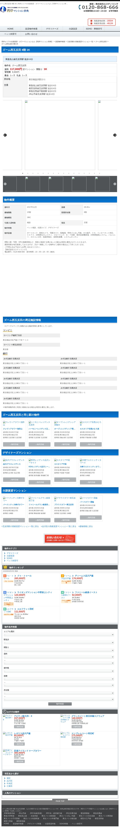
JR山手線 (33, 94)
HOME (10, 29)
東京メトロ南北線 (70, 818)
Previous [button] (5, 135)
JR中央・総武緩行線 (54, 813)
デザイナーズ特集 (34, 824)
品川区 (38, 79)
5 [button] (43, 173)
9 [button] (63, 173)
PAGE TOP (60, 801)
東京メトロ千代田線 (12, 818)
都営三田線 (8, 821)
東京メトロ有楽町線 (31, 818)
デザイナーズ (52, 29)
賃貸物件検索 (31, 29)
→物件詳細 (14, 444)
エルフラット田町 (25, 609)
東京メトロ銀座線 (49, 816)
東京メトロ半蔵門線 (51, 818)
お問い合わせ (31, 34)
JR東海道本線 (9, 813)
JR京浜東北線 (71, 813)
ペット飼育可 (10, 34)
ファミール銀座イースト (86, 592)
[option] (60, 135)
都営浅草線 (34, 88)
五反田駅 (43, 85)
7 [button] (53, 173)
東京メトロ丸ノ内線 (67, 816)
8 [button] (58, 173)
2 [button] (27, 173)
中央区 (9, 783)
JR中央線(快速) (36, 813)
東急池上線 (34, 85)
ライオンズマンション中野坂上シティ (34, 592)
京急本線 (34, 816)
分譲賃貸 (73, 29)
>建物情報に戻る (85, 526)
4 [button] (38, 173)
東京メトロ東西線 (106, 816)
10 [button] (68, 173)
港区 (9, 778)
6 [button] (48, 173)
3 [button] (32, 173)
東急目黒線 (34, 91)
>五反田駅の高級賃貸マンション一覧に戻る (20, 526)
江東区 (9, 786)
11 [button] (73, 173)
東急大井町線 (9, 816)
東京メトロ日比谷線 (87, 816)
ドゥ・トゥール (24, 576)
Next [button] (114, 135)
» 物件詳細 (19, 727)
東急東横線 (85, 813)
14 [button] (89, 173)
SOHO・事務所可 (94, 29)
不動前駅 (43, 91)
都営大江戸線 (85, 818)
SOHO (9, 558)
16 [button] (99, 173)
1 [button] (22, 173)
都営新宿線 (20, 821)
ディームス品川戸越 (84, 576)
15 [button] (94, 173)
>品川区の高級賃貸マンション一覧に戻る (58, 526)
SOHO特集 (63, 824)
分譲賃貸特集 (50, 824)
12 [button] (79, 173)
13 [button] (84, 173)
